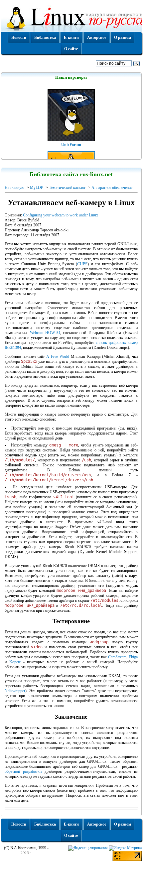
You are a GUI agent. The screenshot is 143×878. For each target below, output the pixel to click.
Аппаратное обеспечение (111, 187)
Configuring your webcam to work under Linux (60, 215)
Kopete (15, 662)
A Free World (57, 356)
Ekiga (133, 657)
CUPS (82, 264)
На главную (14, 187)
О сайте (71, 48)
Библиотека (45, 37)
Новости (18, 37)
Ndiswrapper (15, 690)
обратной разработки (23, 771)
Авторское (96, 37)
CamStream (117, 657)
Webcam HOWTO (45, 332)
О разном (122, 37)
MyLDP (36, 187)
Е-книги (71, 37)
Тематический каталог (67, 187)
